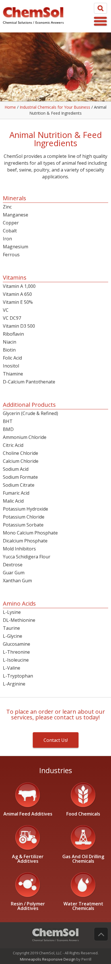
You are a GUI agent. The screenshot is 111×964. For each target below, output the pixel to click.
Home (10, 107)
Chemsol (33, 16)
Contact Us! (56, 740)
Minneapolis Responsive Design (48, 959)
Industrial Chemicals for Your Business (55, 107)
